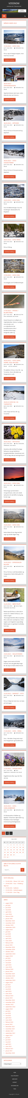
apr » (8, 857)
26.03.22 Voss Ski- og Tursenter (11, 403)
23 (11, 852)
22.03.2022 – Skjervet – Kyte (14, 693)
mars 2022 (9, 1020)
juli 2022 (8, 1011)
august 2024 (9, 956)
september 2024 (10, 954)
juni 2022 (8, 1013)
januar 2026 (9, 918)
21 (5, 852)
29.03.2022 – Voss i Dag (12, 200)
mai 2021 (8, 1042)
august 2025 (9, 929)
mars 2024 (9, 967)
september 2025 (10, 927)
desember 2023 (10, 974)
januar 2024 (9, 971)
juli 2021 (8, 1037)
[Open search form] (25, 16)
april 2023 (8, 991)
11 (17, 847)
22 (8, 852)
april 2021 (8, 1044)
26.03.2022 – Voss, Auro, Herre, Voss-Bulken (12, 361)
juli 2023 (8, 985)
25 (17, 852)
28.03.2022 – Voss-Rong (12, 240)
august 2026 (9, 903)
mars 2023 (9, 993)
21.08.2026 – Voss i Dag (12, 892)
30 (11, 855)
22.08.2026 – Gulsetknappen (14, 890)
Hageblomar (7, 772)
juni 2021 (8, 1040)
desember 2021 (10, 1026)
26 (20, 852)
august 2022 (9, 1009)
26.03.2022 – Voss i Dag (12, 483)
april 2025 (8, 938)
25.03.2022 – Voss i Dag (12, 525)
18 (17, 850)
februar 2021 (9, 1048)
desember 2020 (10, 1053)
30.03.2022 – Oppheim (11, 123)
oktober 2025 (9, 925)
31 (14, 855)
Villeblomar (6, 445)
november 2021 (10, 1029)
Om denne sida (14, 1085)
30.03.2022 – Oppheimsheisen (10, 84)
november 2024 (10, 949)
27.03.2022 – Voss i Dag (12, 275)
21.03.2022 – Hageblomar (13, 768)
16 (11, 850)
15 (8, 850)
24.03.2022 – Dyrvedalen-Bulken (13, 563)
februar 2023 (9, 996)
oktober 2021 (9, 1031)
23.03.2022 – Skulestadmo (13, 654)
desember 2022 (10, 1000)
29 (8, 855)
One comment (13, 366)
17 (14, 850)
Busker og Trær (19, 314)
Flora (5, 316)
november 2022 (10, 1002)
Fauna (17, 606)
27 (23, 852)
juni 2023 (8, 987)
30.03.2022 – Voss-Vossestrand (10, 161)
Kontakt (15, 1082)
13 (23, 847)
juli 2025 (8, 932)
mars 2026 (9, 914)
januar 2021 (9, 1051)
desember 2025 (10, 921)
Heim (15, 1072)
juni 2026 (8, 907)
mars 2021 (9, 1046)
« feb (4, 857)
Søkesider (14, 1079)
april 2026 (8, 912)
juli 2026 (8, 905)
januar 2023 (9, 998)
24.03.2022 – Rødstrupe (12, 604)
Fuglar (20, 606)
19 (20, 850)
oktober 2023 (9, 978)
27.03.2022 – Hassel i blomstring (11, 311)
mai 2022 (8, 1015)
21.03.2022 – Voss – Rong (12, 731)
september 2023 (10, 980)
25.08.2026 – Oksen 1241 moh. (15, 881)
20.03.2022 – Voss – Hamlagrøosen (10, 807)
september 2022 (10, 1007)
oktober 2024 (9, 951)
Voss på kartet (15, 1076)
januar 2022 (9, 1024)
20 (23, 850)
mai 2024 (8, 962)
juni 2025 (8, 934)
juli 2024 (8, 958)
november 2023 (10, 976)
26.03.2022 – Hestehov (12, 441)
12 (20, 847)
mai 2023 (8, 989)
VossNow (14, 3)
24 (14, 852)
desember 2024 (10, 947)
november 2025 (10, 923)
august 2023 (9, 982)
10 (14, 847)
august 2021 (9, 1035)
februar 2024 (9, 969)
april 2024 (8, 965)
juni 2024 (8, 960)
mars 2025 (9, 940)
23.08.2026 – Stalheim (12, 888)
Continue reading (9, 60)
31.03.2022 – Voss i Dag (12, 46)
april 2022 (8, 1018)
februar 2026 (9, 916)
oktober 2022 (9, 1004)
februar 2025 (9, 943)
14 (5, 850)
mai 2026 (8, 910)
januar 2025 (9, 945)
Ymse (14, 1089)
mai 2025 (8, 936)
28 (5, 855)
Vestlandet (18, 48)
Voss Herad (15, 316)
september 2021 (10, 1033)
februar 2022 (9, 1022)
